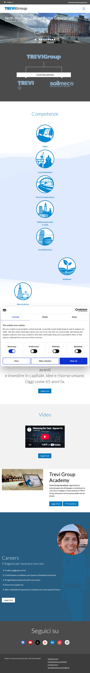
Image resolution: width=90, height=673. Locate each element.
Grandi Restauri (45, 249)
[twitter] (38, 642)
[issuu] (45, 642)
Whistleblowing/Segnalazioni (77, 2)
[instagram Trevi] (67, 642)
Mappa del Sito (53, 659)
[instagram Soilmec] (60, 642)
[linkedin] (52, 642)
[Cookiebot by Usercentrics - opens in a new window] (77, 310)
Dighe (45, 146)
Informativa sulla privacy (57, 662)
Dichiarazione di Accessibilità (58, 668)
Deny (16, 361)
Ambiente (67, 279)
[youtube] (30, 642)
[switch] (34, 351)
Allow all (73, 361)
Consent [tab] (15, 317)
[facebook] (23, 642)
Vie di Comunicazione (45, 197)
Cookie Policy (53, 665)
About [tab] (74, 317)
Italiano (9, 2)
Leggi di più (44, 391)
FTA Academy (70, 504)
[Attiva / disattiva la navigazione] (84, 8)
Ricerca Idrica (23, 304)
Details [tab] (45, 317)
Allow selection (45, 361)
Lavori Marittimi (45, 172)
